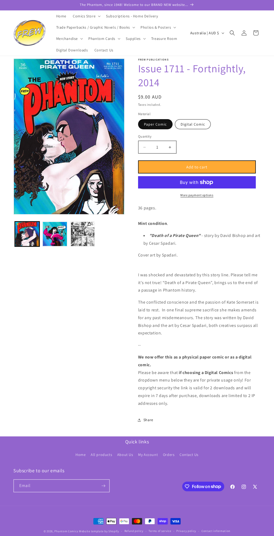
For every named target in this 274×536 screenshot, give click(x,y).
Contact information (215, 531)
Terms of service (160, 531)
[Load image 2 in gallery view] (54, 233)
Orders (169, 454)
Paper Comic (155, 124)
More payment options (196, 195)
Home (80, 454)
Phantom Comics (66, 531)
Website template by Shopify (99, 531)
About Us (125, 454)
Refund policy (133, 531)
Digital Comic (193, 124)
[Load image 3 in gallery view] (82, 233)
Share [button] (148, 419)
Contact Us (189, 454)
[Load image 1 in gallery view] (27, 233)
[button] (86, 16)
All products (101, 454)
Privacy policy (186, 531)
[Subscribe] (103, 485)
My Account (148, 454)
